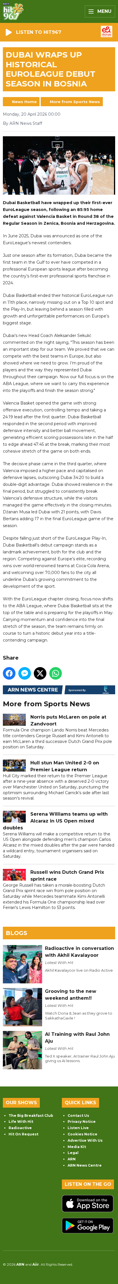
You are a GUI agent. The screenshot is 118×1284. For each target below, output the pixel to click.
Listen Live (78, 1128)
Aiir (35, 1264)
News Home (24, 101)
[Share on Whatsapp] (55, 673)
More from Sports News (75, 101)
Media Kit (77, 1147)
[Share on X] (40, 673)
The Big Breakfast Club (31, 1115)
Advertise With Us (85, 1140)
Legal (73, 1153)
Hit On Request (23, 1134)
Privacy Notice (82, 1121)
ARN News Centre (85, 1165)
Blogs (16, 933)
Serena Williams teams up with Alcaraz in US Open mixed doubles (55, 821)
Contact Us (78, 1115)
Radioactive (20, 1128)
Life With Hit (21, 1121)
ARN (72, 1159)
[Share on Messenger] (24, 673)
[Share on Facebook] (9, 673)
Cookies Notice (82, 1134)
